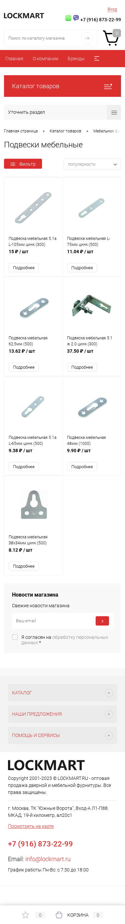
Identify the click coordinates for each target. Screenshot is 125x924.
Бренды (76, 58)
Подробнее (24, 267)
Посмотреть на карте (31, 826)
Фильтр (27, 164)
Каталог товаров (35, 86)
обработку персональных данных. (64, 640)
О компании (45, 58)
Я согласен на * (64, 640)
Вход (112, 9)
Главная (14, 58)
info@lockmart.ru (48, 858)
